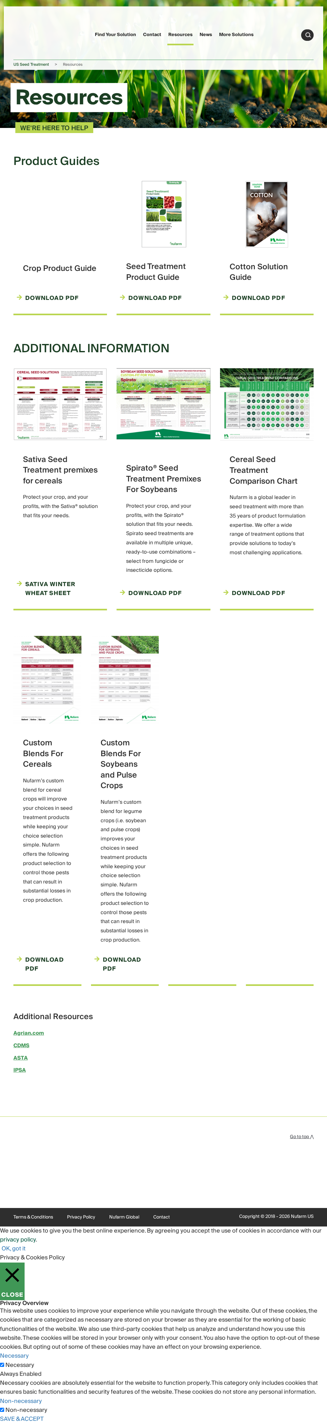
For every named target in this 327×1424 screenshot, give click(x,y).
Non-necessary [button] (21, 1401)
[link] (25, 34)
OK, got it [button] (14, 1249)
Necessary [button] (14, 1356)
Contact (152, 35)
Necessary (19, 1365)
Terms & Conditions (33, 1217)
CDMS (21, 1045)
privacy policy (18, 1240)
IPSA (19, 1070)
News (206, 35)
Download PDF (52, 298)
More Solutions (236, 35)
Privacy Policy (81, 1217)
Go (308, 35)
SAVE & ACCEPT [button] (22, 1419)
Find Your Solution (115, 35)
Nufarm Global (124, 1217)
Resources (180, 35)
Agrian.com (28, 1033)
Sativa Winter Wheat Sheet (50, 589)
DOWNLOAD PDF (155, 298)
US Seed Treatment (31, 64)
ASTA (20, 1058)
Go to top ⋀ (302, 1137)
